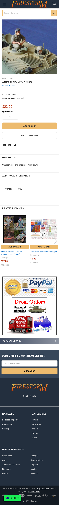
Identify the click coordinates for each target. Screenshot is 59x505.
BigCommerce (43, 488)
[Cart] (55, 4)
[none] (29, 46)
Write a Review (8, 85)
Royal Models (37, 460)
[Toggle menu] (4, 4)
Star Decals (7, 456)
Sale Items (36, 424)
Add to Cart (14, 247)
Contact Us (7, 424)
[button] (29, 305)
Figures (35, 433)
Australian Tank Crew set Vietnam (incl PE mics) (11, 253)
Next (56, 241)
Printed (35, 420)
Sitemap (6, 429)
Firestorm (6, 469)
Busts (34, 438)
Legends (34, 464)
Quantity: (7, 112)
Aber (4, 460)
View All (34, 473)
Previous (3, 241)
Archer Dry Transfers (11, 464)
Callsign (34, 456)
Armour (35, 429)
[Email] (9, 145)
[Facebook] (4, 145)
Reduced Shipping (10, 420)
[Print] (15, 145)
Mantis (33, 469)
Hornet (5, 473)
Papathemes (34, 491)
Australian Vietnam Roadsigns (43, 252)
